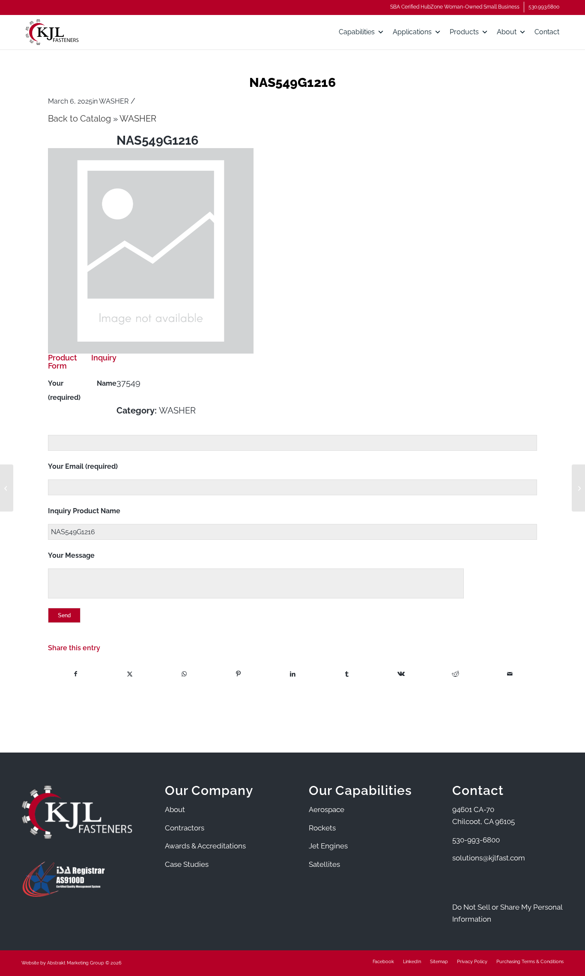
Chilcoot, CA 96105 (483, 821)
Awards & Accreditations (205, 846)
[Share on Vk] (401, 674)
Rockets (322, 828)
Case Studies (187, 864)
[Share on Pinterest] (239, 674)
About (506, 32)
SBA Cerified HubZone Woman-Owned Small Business (454, 7)
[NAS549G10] (6, 488)
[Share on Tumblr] (347, 674)
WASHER (113, 101)
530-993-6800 (476, 840)
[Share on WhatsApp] (184, 674)
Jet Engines (328, 846)
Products (464, 32)
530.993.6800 (543, 7)
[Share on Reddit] (456, 674)
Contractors (184, 828)
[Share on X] (130, 674)
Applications (412, 32)
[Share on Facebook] (75, 674)
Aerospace (326, 809)
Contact (546, 32)
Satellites (324, 864)
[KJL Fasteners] (52, 32)
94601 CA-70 (473, 809)
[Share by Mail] (510, 674)
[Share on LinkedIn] (293, 674)
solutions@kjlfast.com (488, 858)
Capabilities (357, 32)
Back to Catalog (80, 119)
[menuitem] (455, 7)
